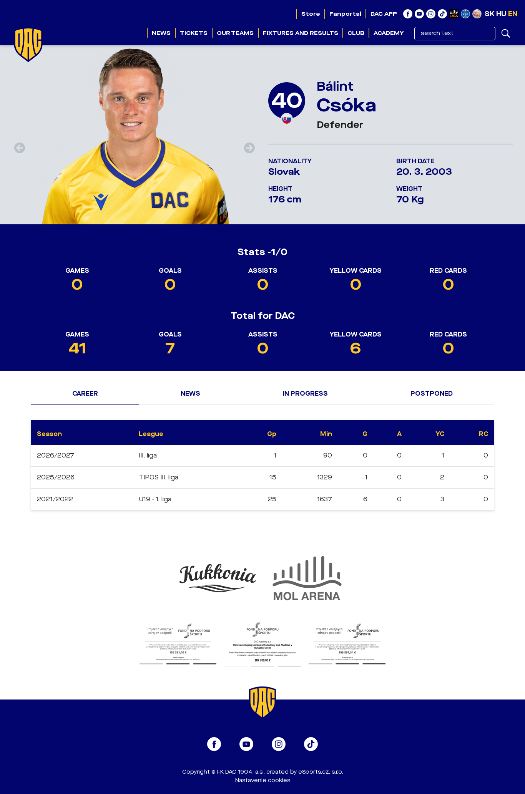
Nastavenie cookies (262, 780)
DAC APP (383, 14)
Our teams (235, 33)
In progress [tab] (305, 394)
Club (355, 33)
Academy (389, 33)
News (161, 33)
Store (310, 14)
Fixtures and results (300, 33)
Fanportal (345, 14)
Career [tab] (85, 394)
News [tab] (190, 394)
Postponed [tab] (431, 394)
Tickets (194, 33)
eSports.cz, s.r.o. (320, 772)
